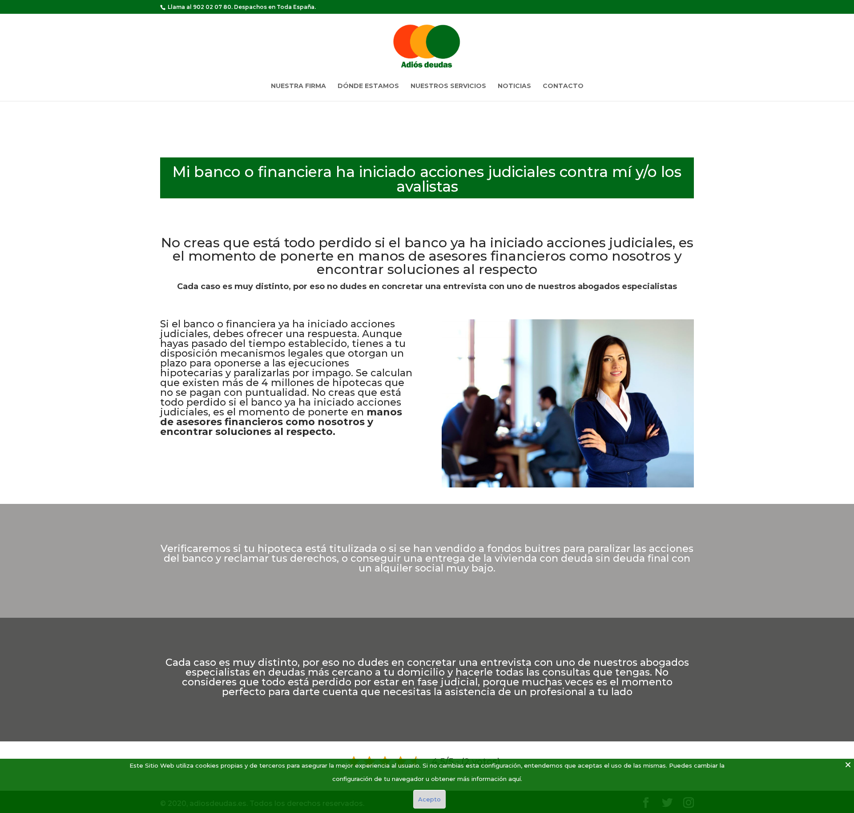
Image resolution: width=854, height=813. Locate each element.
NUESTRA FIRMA (298, 86)
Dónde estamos (368, 86)
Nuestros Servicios (448, 86)
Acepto (429, 799)
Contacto (563, 86)
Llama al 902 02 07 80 (199, 7)
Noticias (514, 86)
